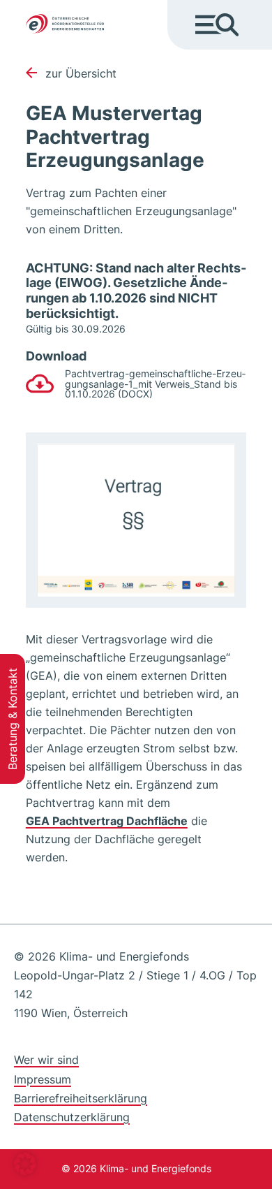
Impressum (42, 1079)
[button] (25, 1164)
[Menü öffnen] (217, 24)
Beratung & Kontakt (13, 719)
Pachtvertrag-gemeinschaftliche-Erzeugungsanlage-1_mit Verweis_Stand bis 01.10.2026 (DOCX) (155, 384)
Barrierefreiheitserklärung (80, 1098)
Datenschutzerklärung (72, 1117)
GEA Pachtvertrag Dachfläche (107, 821)
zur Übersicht (80, 73)
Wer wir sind (46, 1060)
